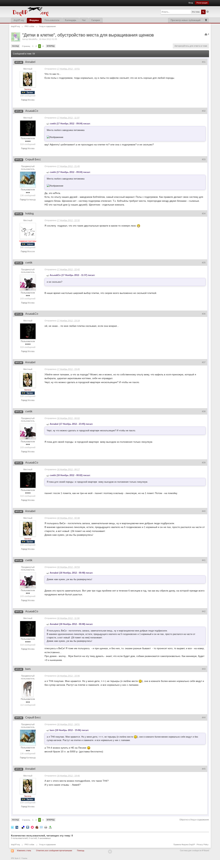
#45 (204, 769)
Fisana (24, 858)
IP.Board (205, 850)
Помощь (80, 850)
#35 (204, 262)
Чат (84, 20)
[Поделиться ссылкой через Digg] (16, 827)
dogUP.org (19, 20)
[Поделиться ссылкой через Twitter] (12, 827)
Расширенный (207, 11)
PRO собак (29, 844)
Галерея (95, 20)
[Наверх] (110, 851)
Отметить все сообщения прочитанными (54, 850)
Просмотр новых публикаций (185, 20)
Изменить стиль (24, 850)
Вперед (50, 46)
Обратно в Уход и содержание (194, 819)
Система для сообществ (190, 850)
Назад (15, 46)
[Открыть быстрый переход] (206, 20)
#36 (204, 314)
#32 (204, 111)
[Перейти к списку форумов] (54, 11)
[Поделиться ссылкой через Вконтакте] (27, 827)
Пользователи (52, 20)
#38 (204, 411)
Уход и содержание (47, 844)
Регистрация (201, 3)
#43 (204, 669)
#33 (204, 159)
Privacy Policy (202, 844)
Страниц (26, 46)
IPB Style (15, 858)
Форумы (34, 20)
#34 (204, 213)
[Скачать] (50, 827)
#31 (204, 62)
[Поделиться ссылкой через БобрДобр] (36, 827)
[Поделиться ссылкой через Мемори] (32, 827)
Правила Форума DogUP (184, 844)
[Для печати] (45, 827)
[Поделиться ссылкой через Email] (41, 827)
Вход (191, 3)
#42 (204, 611)
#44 (204, 717)
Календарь (70, 20)
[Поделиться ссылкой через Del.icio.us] (23, 827)
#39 (204, 462)
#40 (204, 511)
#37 (204, 362)
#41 (204, 560)
